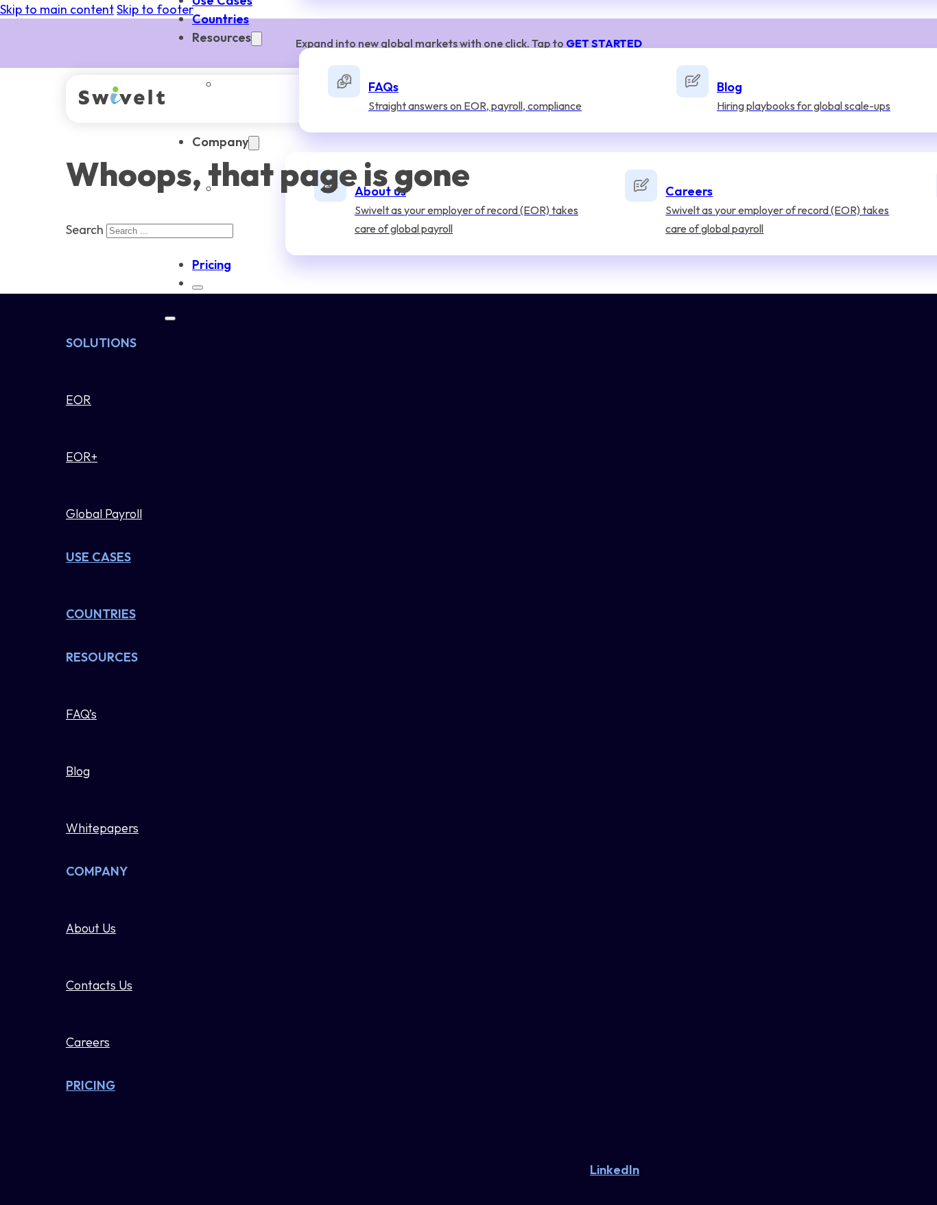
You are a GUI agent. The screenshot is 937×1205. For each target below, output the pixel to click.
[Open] (170, 318)
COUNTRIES (101, 614)
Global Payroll (104, 514)
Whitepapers (102, 828)
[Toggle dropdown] (256, 39)
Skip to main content (57, 9)
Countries (220, 19)
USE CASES (98, 557)
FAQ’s (81, 714)
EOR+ (81, 457)
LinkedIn (614, 1170)
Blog (78, 771)
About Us (91, 928)
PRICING (90, 1085)
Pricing (211, 264)
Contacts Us (99, 985)
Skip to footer (155, 9)
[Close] (197, 287)
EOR (78, 400)
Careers (88, 1042)
